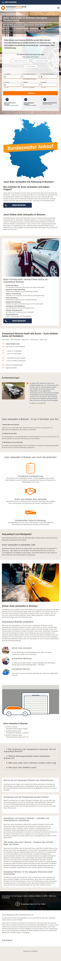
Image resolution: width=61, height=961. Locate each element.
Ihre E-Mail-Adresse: (47, 74)
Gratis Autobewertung (20, 61)
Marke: (6, 82)
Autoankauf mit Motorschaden (16, 358)
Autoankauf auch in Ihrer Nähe (31, 904)
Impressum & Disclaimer (30, 951)
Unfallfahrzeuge (17, 225)
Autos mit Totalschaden (14, 353)
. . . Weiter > (31, 93)
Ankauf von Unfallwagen (14, 351)
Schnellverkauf (31, 66)
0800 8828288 (11, 2)
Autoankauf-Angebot (42, 61)
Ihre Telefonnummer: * (29, 74)
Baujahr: (43, 82)
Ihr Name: (7, 74)
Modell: (25, 82)
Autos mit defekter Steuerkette (16, 360)
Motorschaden (33, 225)
